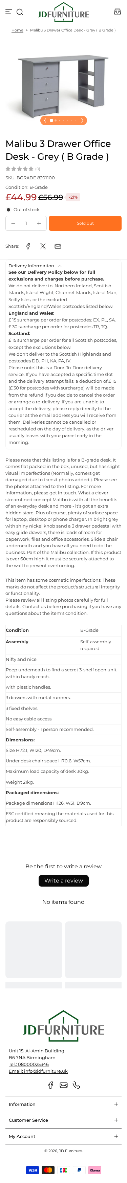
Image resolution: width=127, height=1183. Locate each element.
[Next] (82, 120)
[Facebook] (51, 1085)
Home (17, 30)
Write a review (63, 880)
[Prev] (45, 120)
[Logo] (63, 12)
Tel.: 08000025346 (29, 1064)
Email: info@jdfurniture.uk (38, 1071)
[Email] (64, 1085)
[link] (28, 246)
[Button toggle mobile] (9, 12)
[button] (19, 12)
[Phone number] (76, 1085)
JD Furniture (70, 1150)
